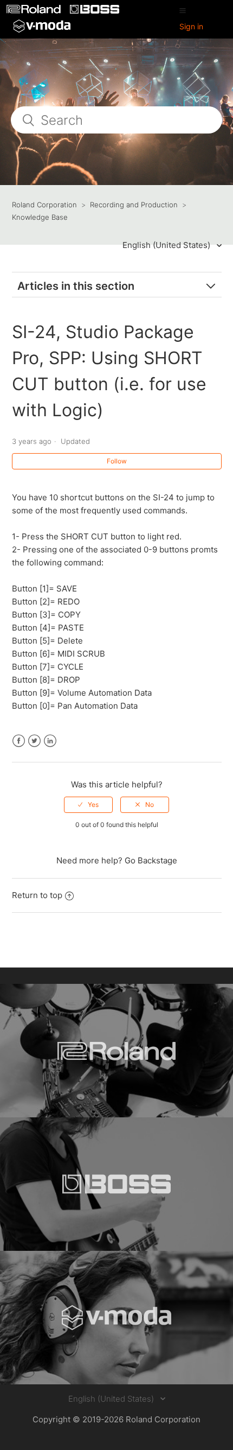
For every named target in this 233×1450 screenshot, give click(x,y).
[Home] (35, 10)
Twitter (34, 741)
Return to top (37, 895)
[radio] (88, 805)
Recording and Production (134, 204)
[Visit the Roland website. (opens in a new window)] (116, 1050)
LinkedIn (50, 741)
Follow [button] (117, 461)
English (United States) (167, 245)
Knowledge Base (40, 217)
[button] (182, 10)
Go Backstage (151, 860)
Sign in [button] (191, 26)
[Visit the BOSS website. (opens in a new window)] (116, 1184)
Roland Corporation (44, 204)
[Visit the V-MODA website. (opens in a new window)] (116, 1317)
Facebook (18, 741)
